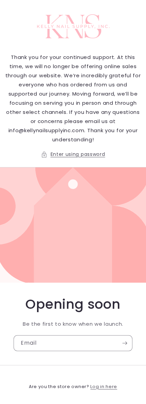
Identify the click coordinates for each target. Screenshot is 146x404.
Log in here (103, 386)
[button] (73, 154)
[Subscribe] (124, 343)
